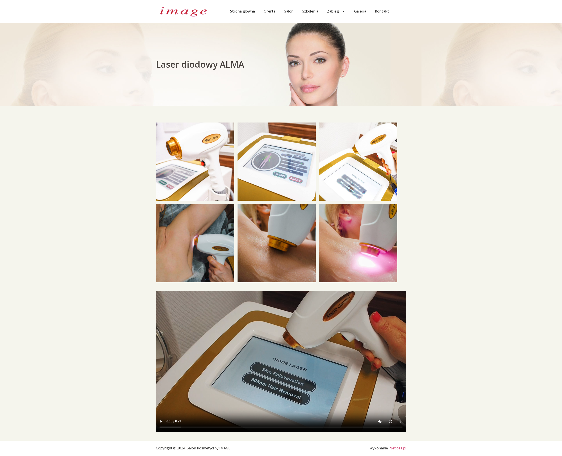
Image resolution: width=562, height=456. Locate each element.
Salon (289, 11)
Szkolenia (310, 11)
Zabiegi (333, 11)
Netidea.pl (397, 448)
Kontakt (382, 11)
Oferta (270, 11)
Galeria (360, 11)
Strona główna (242, 11)
